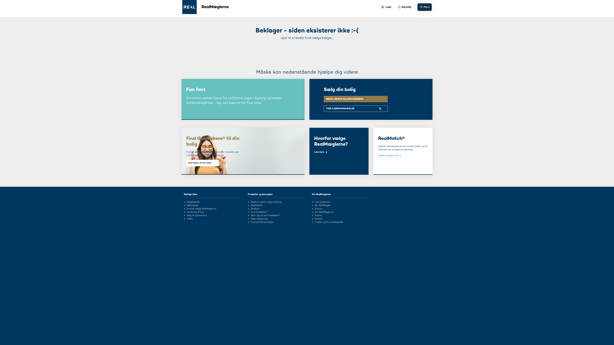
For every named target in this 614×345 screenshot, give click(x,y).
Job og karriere (322, 202)
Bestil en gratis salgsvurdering (266, 202)
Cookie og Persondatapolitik (329, 222)
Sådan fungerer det (388, 155)
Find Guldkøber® (259, 212)
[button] (424, 7)
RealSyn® (255, 209)
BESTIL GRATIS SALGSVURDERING (344, 99)
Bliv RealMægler (323, 205)
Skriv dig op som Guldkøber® (265, 215)
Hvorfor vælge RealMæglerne (201, 209)
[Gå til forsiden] (189, 7)
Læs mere (319, 152)
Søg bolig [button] (406, 7)
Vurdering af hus (195, 212)
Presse (318, 215)
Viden (190, 219)
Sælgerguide (193, 202)
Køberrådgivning (259, 219)
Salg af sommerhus (197, 215)
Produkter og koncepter (260, 194)
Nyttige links (190, 194)
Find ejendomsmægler (262, 222)
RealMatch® (257, 205)
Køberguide (192, 205)
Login (388, 7)
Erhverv (319, 209)
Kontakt (319, 219)
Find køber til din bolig (200, 163)
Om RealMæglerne (321, 194)
